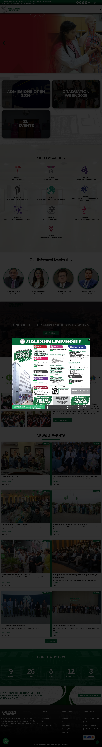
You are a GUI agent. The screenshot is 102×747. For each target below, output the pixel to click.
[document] (51, 373)
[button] (88, 340)
